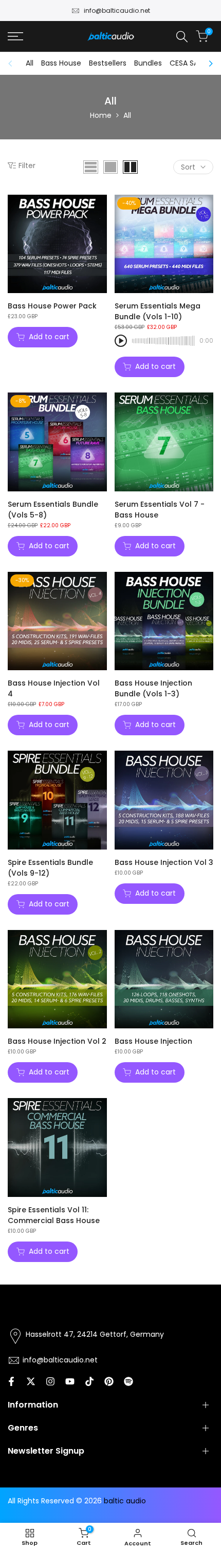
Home (101, 115)
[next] (207, 63)
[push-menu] (15, 36)
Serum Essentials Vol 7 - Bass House (160, 509)
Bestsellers (107, 63)
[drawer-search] (182, 37)
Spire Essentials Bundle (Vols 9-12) (50, 867)
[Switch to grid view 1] (110, 167)
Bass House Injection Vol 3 (164, 862)
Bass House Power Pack (52, 306)
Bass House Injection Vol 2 (57, 1041)
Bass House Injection (153, 1041)
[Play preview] (121, 341)
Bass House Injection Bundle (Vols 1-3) (153, 688)
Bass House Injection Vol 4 (54, 688)
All (29, 63)
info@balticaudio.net (117, 10)
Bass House (61, 63)
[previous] (13, 63)
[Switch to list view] (90, 167)
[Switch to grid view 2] (130, 167)
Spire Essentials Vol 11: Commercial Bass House (54, 1215)
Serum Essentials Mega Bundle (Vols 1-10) (157, 311)
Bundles (148, 63)
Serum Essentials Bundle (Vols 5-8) (53, 509)
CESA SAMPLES (194, 63)
